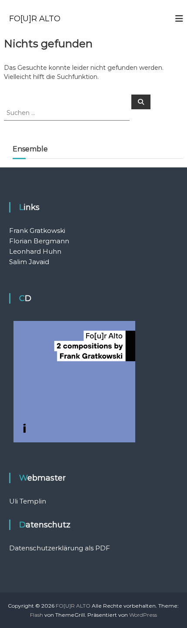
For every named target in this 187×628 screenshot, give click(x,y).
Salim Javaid (29, 262)
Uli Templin (27, 501)
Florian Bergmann (39, 241)
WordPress (143, 615)
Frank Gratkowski (37, 230)
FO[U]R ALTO (34, 18)
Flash (36, 615)
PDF (102, 548)
